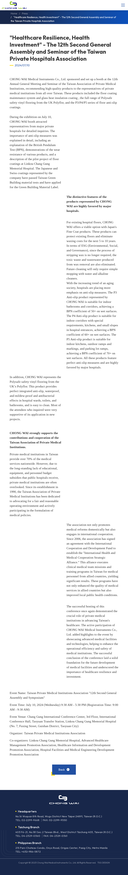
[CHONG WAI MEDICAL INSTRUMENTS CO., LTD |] (14, 5)
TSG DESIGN (103, 862)
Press (25, 13)
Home (14, 13)
